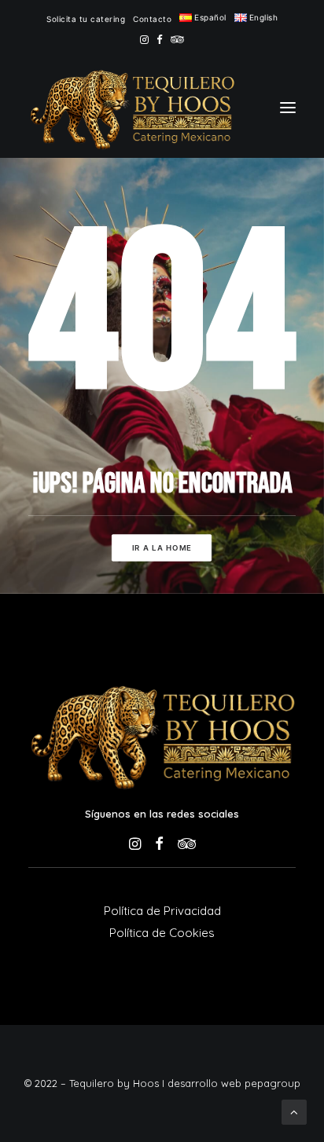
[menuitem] (85, 19)
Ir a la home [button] (162, 548)
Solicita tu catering (85, 19)
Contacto (152, 19)
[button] (144, 39)
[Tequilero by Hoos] (131, 107)
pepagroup (272, 1083)
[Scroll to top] (294, 1111)
